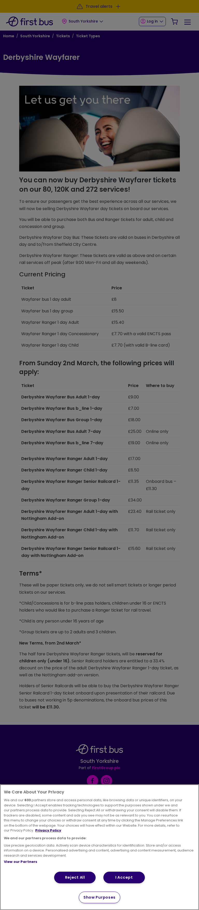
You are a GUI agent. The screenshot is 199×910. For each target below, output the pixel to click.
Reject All (75, 877)
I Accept (124, 877)
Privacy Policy (48, 830)
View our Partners (20, 861)
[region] (99, 847)
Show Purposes (99, 897)
